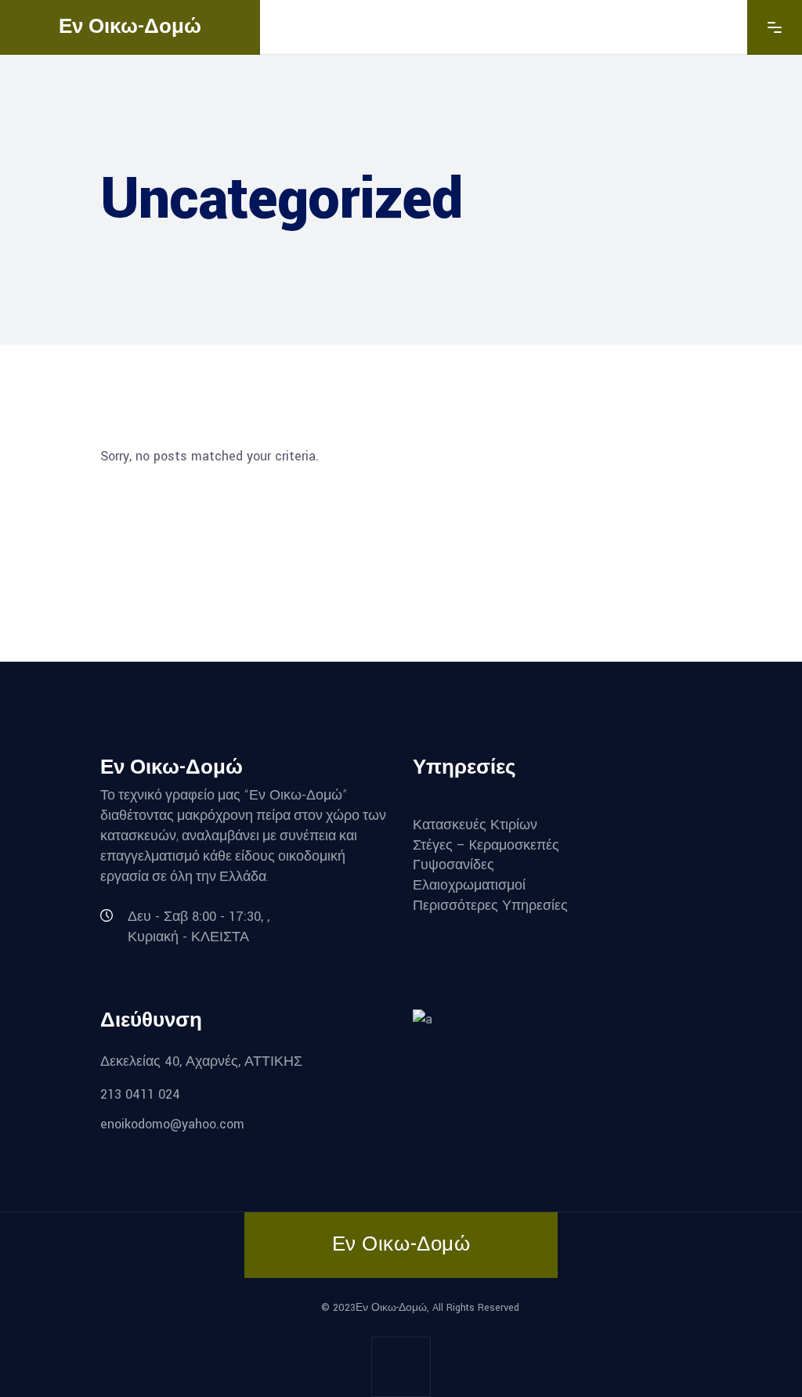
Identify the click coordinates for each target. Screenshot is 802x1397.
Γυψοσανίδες (453, 865)
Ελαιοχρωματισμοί (469, 885)
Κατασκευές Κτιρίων (475, 825)
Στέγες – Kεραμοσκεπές (486, 845)
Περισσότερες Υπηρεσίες (490, 905)
